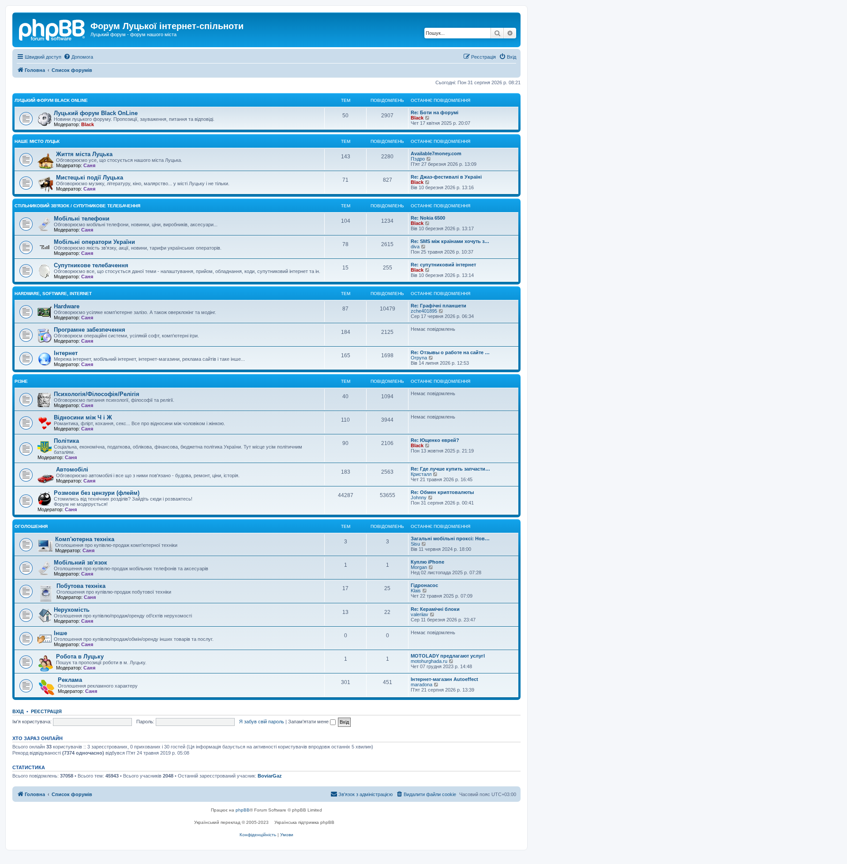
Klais (416, 590)
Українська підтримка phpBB (304, 822)
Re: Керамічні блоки (435, 609)
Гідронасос (424, 585)
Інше (60, 633)
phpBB (243, 810)
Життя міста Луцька (84, 154)
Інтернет (66, 353)
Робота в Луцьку (80, 656)
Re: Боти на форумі (434, 112)
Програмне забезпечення (89, 329)
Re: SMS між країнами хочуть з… (450, 241)
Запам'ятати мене (309, 721)
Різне (21, 381)
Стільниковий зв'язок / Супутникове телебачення (77, 205)
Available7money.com (436, 153)
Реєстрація (46, 711)
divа (415, 246)
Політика (66, 441)
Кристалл (421, 474)
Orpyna (419, 357)
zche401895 (424, 311)
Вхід (18, 711)
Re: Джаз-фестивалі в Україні (446, 177)
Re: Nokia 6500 (428, 218)
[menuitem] (78, 57)
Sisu (415, 543)
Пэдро (418, 158)
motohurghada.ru (429, 661)
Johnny (419, 497)
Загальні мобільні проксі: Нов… (450, 538)
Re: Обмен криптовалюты (442, 492)
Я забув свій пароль (261, 721)
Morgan (419, 567)
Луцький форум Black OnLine (51, 100)
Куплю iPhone (427, 562)
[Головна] (52, 29)
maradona (421, 684)
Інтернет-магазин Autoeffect (444, 679)
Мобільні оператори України (94, 242)
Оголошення (31, 526)
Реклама (70, 680)
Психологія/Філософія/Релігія (96, 394)
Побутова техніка (80, 586)
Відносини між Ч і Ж (83, 417)
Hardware (66, 306)
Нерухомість (72, 609)
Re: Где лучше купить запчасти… (450, 468)
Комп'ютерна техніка (84, 539)
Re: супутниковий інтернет (443, 264)
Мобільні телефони (81, 218)
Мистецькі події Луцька (89, 177)
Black (87, 124)
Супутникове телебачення (91, 265)
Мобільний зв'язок (80, 562)
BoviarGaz (270, 775)
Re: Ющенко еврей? (435, 440)
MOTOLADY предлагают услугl (448, 655)
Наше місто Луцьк (37, 141)
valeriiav (419, 614)
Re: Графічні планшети (438, 305)
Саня (89, 165)
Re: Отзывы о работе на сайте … (450, 352)
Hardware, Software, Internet (53, 293)
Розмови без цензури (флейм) (96, 493)
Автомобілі (72, 469)
